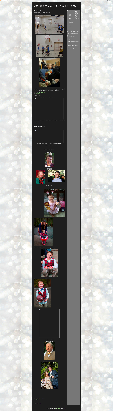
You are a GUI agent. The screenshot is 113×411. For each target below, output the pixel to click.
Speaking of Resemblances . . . (40, 126)
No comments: (43, 92)
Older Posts (63, 401)
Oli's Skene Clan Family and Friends (55, 5)
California (37, 399)
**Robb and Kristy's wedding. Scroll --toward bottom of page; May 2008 (73, 48)
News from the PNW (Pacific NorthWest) (42, 12)
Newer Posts (36, 401)
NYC (75, 15)
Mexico (75, 14)
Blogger (64, 408)
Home (50, 401)
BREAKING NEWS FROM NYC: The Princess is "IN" (44, 97)
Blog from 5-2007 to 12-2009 (71, 36)
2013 (69, 24)
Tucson (76, 16)
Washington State (38, 93)
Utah (75, 17)
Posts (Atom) (39, 403)
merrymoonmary (58, 408)
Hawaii (75, 13)
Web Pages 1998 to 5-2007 (70, 35)
